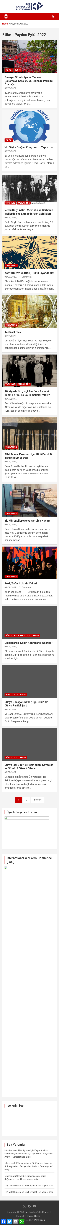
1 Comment (25, 277)
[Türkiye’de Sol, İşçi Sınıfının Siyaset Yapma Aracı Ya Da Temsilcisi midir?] (29, 370)
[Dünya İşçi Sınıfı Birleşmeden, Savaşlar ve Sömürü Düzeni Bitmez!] (29, 744)
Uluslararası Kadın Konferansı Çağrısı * (29, 642)
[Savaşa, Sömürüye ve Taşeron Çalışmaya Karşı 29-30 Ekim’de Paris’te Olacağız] (29, 56)
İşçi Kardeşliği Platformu (37, 1212)
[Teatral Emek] (29, 311)
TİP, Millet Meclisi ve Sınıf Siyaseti (21, 1185)
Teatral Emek (13, 332)
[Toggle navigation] (6, 16)
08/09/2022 (10, 88)
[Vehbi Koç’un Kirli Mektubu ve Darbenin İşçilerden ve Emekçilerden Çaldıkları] (29, 189)
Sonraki (37, 799)
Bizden (8, 70)
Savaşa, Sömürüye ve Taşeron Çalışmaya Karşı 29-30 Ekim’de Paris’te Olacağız (29, 81)
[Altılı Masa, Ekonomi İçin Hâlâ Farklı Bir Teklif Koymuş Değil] (29, 433)
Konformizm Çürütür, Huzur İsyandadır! (29, 272)
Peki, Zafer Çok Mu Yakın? (21, 583)
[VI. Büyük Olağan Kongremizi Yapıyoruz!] (29, 126)
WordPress (39, 1220)
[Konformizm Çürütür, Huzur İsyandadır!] (29, 252)
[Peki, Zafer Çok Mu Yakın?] (29, 563)
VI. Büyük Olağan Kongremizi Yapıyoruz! (29, 147)
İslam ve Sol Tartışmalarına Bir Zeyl (22, 1163)
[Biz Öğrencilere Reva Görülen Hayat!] (29, 500)
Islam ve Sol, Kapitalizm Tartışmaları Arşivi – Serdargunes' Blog (29, 1166)
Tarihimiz (10, 203)
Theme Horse (33, 1216)
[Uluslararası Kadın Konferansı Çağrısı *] (29, 622)
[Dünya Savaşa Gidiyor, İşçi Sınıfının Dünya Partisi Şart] (29, 681)
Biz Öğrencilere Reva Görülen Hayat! (27, 520)
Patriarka (19, 635)
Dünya (18, 70)
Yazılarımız (24, 203)
